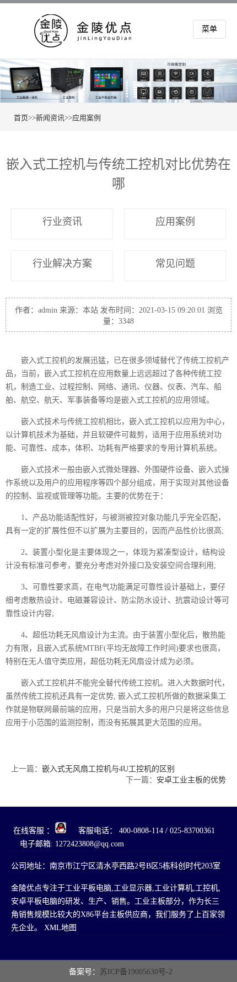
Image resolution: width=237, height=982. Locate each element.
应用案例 (86, 118)
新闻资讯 (50, 118)
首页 (21, 118)
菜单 (209, 29)
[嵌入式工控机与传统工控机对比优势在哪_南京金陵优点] (91, 40)
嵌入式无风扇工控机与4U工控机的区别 (108, 769)
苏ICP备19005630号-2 (136, 972)
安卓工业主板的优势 (191, 780)
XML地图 (60, 928)
